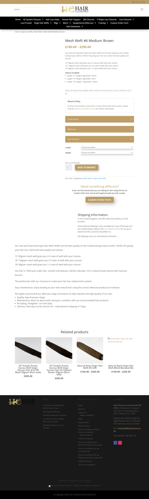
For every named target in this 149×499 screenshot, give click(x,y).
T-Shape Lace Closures (107, 20)
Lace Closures (125, 20)
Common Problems (85, 439)
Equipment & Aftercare (83, 23)
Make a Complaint (87, 415)
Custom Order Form (119, 23)
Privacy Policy (83, 422)
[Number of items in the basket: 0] (141, 9)
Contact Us (82, 412)
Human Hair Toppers (71, 20)
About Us (81, 409)
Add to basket (87, 167)
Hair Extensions (73, 27)
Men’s (65, 23)
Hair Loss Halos (52, 20)
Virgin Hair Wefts (41, 23)
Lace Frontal (26, 23)
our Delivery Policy (112, 229)
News (80, 419)
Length (68, 147)
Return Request (86, 435)
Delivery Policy (83, 426)
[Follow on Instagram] (10, 9)
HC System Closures (32, 20)
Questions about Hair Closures (55, 415)
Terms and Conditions (86, 465)
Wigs (56, 23)
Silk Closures (88, 20)
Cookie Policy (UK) (85, 461)
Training (102, 23)
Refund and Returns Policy (85, 109)
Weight (68, 153)
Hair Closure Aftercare (51, 412)
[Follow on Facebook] (5, 9)
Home (18, 20)
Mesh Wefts (38, 32)
